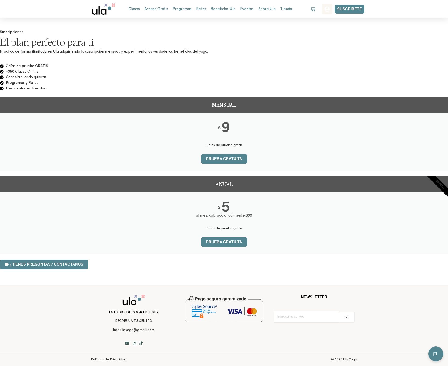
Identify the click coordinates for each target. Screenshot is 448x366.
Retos (201, 9)
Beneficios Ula (223, 9)
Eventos (247, 9)
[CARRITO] (312, 9)
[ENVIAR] (347, 317)
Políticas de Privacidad (108, 359)
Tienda (286, 9)
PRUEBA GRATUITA (224, 159)
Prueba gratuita (224, 242)
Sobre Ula (267, 9)
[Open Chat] (435, 353)
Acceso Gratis (156, 9)
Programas (182, 9)
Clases (134, 9)
